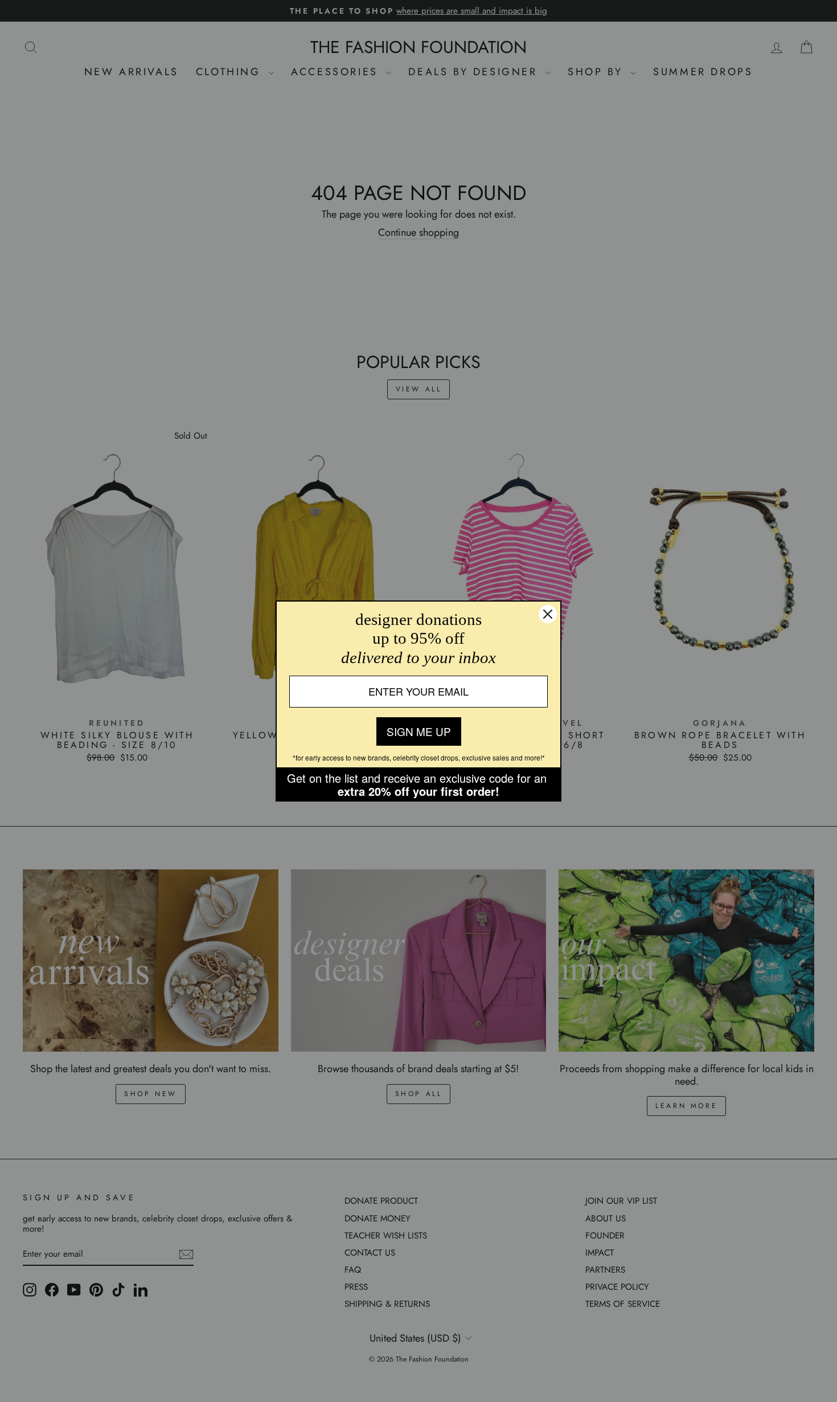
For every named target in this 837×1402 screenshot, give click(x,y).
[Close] (547, 614)
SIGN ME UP (419, 731)
